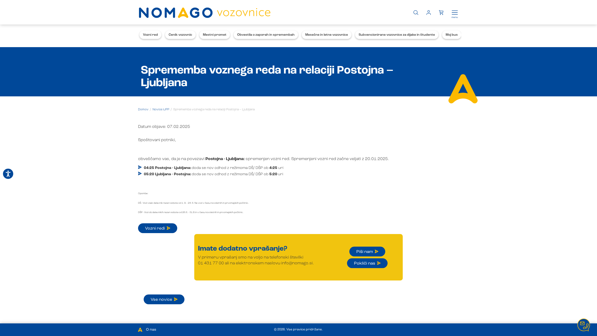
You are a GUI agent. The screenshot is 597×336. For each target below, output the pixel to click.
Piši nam (364, 252)
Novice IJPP (161, 109)
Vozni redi (155, 228)
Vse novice (161, 300)
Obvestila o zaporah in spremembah (266, 34)
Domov (143, 109)
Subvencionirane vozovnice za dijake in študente (397, 34)
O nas (151, 330)
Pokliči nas (364, 263)
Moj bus (452, 34)
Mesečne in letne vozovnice (326, 34)
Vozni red (150, 34)
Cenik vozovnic (180, 34)
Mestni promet (214, 34)
